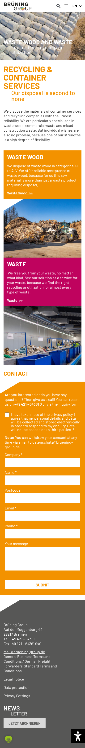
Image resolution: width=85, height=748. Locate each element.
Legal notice (14, 679)
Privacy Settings (17, 695)
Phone (11, 526)
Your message (16, 544)
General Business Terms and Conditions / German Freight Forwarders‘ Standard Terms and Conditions (30, 663)
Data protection (17, 687)
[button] (58, 6)
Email (10, 508)
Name (11, 472)
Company (13, 454)
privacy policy (61, 414)
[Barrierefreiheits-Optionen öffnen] (78, 736)
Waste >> (15, 300)
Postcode (13, 490)
